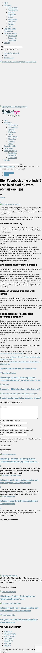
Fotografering (13, 10)
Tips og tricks (13, 7)
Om (5, 55)
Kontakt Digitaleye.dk (11, 53)
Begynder (8, 641)
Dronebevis (12, 38)
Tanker (10, 26)
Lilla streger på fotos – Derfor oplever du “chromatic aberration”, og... (17, 597)
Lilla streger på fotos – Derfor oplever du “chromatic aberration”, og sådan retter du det (20, 379)
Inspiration (12, 14)
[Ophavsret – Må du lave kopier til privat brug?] (4, 384)
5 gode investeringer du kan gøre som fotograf (20, 398)
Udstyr (10, 17)
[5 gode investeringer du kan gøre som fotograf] (18, 393)
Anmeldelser (12, 19)
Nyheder (11, 12)
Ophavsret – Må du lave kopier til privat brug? (20, 389)
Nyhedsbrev (8, 31)
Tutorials (11, 24)
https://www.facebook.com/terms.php (12, 353)
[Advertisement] (21, 84)
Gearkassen (12, 40)
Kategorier (8, 5)
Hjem (6, 3)
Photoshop (12, 21)
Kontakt (7, 43)
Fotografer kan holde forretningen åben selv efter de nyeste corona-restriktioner (19, 481)
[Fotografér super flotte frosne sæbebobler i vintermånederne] (7, 496)
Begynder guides (10, 28)
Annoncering (8, 58)
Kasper (2, 197)
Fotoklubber (12, 35)
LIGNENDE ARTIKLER (8, 368)
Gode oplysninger (10, 33)
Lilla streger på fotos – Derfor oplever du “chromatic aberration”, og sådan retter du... (19, 460)
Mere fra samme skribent (26, 368)
